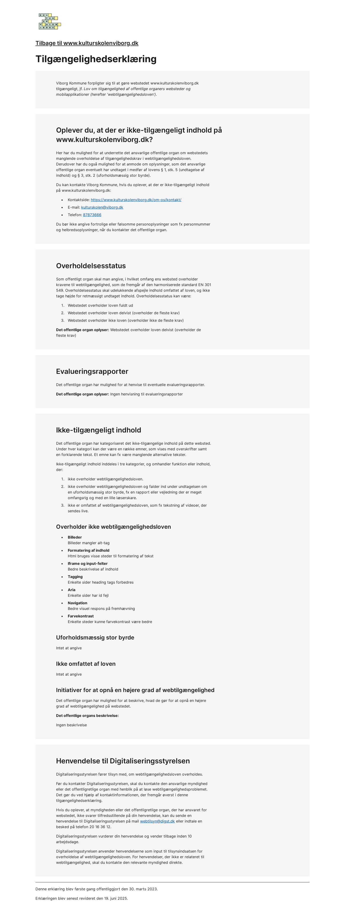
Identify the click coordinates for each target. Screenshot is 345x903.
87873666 (92, 214)
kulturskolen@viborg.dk (102, 207)
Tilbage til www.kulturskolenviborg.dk (86, 43)
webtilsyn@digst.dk (157, 821)
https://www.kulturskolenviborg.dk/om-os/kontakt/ (136, 199)
